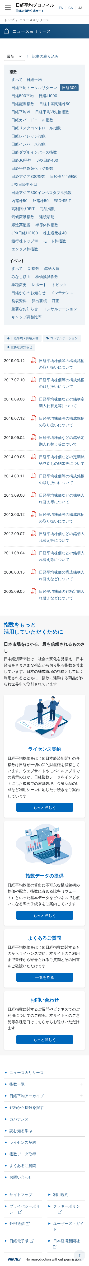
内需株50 (19, 200)
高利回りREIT (23, 208)
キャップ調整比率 (26, 317)
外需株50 (41, 200)
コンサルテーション (60, 308)
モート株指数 (54, 241)
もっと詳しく (44, 807)
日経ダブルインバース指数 (34, 152)
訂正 (55, 300)
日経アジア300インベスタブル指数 (41, 192)
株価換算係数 (46, 276)
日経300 (69, 87)
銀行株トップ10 (24, 241)
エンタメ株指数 (24, 249)
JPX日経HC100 (24, 233)
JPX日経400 (47, 160)
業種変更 (19, 284)
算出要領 (39, 300)
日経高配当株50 (64, 176)
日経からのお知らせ (28, 292)
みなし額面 (20, 276)
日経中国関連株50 (54, 103)
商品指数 (47, 208)
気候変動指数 (22, 216)
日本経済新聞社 (67, 1240)
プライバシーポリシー (24, 1209)
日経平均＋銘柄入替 (24, 338)
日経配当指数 (22, 103)
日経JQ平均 (21, 160)
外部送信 (17, 1223)
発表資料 (19, 300)
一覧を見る (44, 977)
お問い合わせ (20, 1177)
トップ (9, 20)
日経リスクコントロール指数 (36, 128)
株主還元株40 (55, 233)
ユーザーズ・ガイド (68, 1226)
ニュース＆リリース (26, 1072)
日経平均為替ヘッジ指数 (32, 168)
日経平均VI (20, 111)
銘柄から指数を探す (26, 1107)
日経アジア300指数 (28, 176)
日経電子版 (19, 1240)
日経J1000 (48, 95)
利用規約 (60, 1194)
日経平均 (34, 79)
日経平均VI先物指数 (52, 111)
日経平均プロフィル (35, 5)
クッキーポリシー (66, 1209)
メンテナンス (62, 292)
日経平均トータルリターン (34, 87)
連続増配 (46, 216)
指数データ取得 (22, 1154)
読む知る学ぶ (20, 1130)
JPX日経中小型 (24, 184)
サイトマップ (20, 1194)
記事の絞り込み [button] (45, 56)
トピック (59, 284)
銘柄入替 (51, 268)
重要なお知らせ (24, 308)
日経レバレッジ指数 (28, 136)
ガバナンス (18, 1119)
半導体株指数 (46, 224)
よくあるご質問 (22, 1165)
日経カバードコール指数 (32, 120)
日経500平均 (22, 95)
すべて (17, 79)
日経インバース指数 (28, 144)
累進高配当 (20, 224)
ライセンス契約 (22, 1142)
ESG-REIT (62, 200)
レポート (39, 284)
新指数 (33, 268)
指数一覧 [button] (17, 1084)
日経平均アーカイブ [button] (26, 1095)
